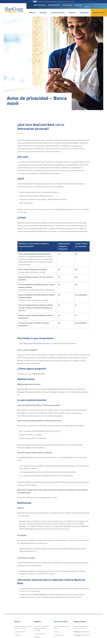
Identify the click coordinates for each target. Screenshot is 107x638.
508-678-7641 (81, 632)
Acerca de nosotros (58, 13)
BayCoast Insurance (54, 5)
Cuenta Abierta (67, 5)
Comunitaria (84, 13)
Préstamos (17, 635)
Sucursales (78, 5)
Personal (32, 13)
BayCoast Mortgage (39, 5)
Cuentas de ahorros (20, 632)
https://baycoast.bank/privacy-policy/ (37, 343)
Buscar (87, 7)
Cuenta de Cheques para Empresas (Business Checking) (41, 628)
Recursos (72, 13)
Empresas (43, 13)
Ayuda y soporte (58, 635)
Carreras (56, 632)
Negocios (37, 622)
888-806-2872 (82, 635)
